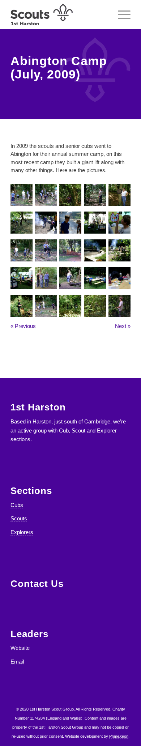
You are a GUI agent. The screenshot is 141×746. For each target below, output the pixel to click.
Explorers (21, 532)
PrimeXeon (118, 736)
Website (20, 648)
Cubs (16, 505)
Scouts (18, 518)
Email (17, 661)
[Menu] (121, 14)
